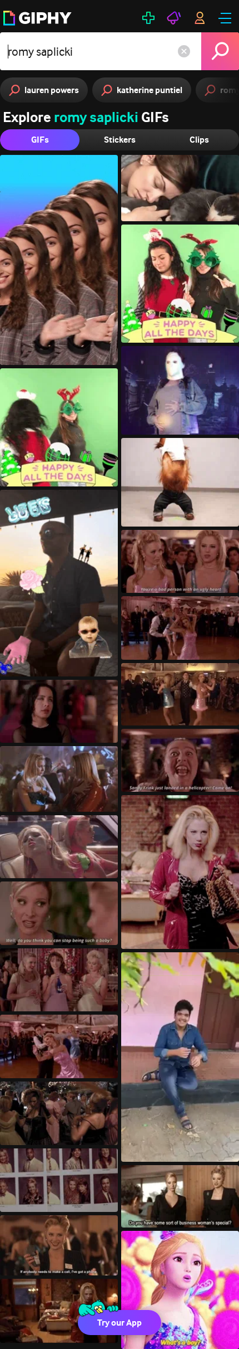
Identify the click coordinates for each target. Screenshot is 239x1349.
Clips (199, 139)
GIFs (40, 139)
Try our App (119, 1322)
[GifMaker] (148, 18)
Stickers (120, 139)
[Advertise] (174, 18)
